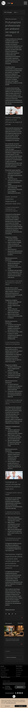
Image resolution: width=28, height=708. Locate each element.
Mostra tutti (20, 623)
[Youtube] (22, 693)
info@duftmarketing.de (9, 693)
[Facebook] (18, 693)
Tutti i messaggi (8, 12)
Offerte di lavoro (3, 674)
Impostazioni (7, 706)
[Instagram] (20, 693)
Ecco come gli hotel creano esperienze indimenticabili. (12, 639)
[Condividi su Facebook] (6, 613)
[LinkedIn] (15, 693)
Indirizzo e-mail (6, 681)
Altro (15, 12)
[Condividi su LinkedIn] (9, 613)
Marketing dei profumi (10, 609)
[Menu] (25, 3)
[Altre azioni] (22, 19)
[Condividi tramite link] (12, 613)
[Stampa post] (15, 613)
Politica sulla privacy (4, 670)
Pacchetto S (18, 672)
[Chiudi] (26, 700)
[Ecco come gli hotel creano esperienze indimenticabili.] (14, 631)
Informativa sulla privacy (11, 703)
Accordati (21, 706)
